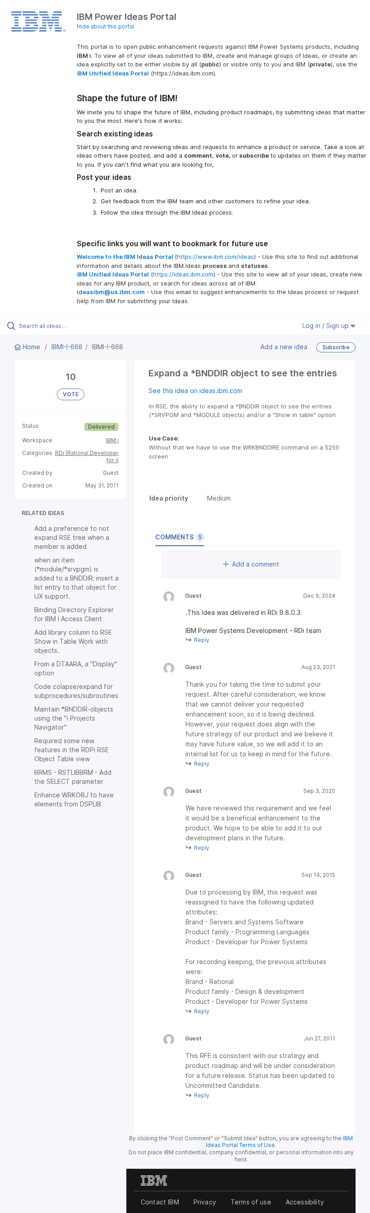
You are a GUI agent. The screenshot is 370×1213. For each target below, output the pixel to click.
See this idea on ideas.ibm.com (195, 390)
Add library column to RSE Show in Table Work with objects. (73, 641)
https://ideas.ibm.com (183, 274)
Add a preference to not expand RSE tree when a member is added (71, 537)
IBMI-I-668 (67, 347)
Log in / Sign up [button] (326, 325)
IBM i (112, 440)
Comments (178, 537)
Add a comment (255, 564)
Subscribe (336, 347)
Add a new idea (283, 347)
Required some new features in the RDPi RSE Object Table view (71, 750)
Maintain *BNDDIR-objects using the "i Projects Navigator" (73, 718)
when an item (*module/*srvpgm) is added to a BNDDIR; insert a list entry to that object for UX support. (76, 578)
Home (31, 347)
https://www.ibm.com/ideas (215, 256)
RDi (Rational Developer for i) (87, 457)
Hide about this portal (105, 26)
